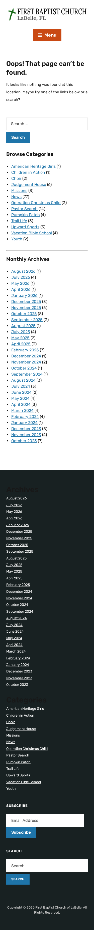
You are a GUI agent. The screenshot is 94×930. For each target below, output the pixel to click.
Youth (16, 239)
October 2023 (24, 440)
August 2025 (23, 325)
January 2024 (24, 422)
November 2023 (26, 434)
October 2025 (24, 313)
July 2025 (20, 331)
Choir (16, 178)
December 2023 (26, 428)
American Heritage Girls (33, 166)
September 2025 (27, 319)
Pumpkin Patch (25, 214)
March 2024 (22, 410)
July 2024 (20, 386)
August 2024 (23, 380)
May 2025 (20, 337)
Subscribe (21, 832)
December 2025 (26, 301)
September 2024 (27, 374)
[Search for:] (47, 124)
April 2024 (21, 404)
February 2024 (25, 416)
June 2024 (21, 392)
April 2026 (21, 289)
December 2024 (26, 356)
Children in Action (28, 172)
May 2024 (20, 398)
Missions (19, 190)
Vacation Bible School (31, 233)
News (16, 196)
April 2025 (21, 344)
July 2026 (20, 277)
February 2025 (25, 350)
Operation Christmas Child (36, 202)
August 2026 (23, 271)
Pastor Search (24, 208)
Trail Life (19, 220)
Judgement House (28, 184)
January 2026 (24, 295)
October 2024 (24, 368)
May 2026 (20, 283)
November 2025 (26, 307)
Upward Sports (25, 226)
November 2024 (26, 362)
